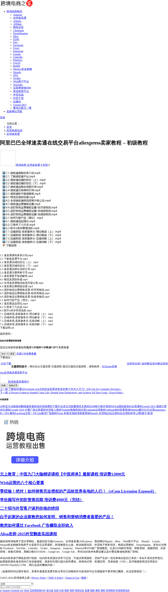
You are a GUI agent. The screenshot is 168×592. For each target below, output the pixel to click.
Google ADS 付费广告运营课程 (28, 409)
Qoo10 (16, 63)
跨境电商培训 (14, 130)
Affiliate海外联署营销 (118, 409)
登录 (2, 117)
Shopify (17, 72)
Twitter (17, 78)
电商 (72, 590)
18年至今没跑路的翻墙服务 (16, 406)
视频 (92, 590)
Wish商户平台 (21, 81)
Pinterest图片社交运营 (142, 409)
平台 (25, 372)
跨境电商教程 (14, 11)
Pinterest (17, 60)
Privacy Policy (39, 577)
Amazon (17, 14)
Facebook (18, 45)
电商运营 (79, 590)
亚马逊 (49, 590)
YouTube (18, 84)
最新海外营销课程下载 (45, 406)
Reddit (16, 66)
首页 (9, 127)
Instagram (18, 51)
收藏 (3, 385)
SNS (15, 75)
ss (3, 372)
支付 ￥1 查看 (7, 354)
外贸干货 (18, 98)
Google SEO (20, 104)
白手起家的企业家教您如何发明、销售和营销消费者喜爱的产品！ (57, 517)
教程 (66, 590)
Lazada (17, 54)
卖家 (19, 372)
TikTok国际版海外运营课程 (126, 406)
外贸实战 (18, 94)
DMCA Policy (55, 577)
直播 (87, 590)
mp (21, 590)
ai (1, 590)
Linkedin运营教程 (96, 409)
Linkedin (17, 57)
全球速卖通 (19, 17)
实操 (56, 590)
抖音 (61, 590)
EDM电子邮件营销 (100, 406)
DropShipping (20, 33)
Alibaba (17, 21)
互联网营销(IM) (22, 87)
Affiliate (17, 24)
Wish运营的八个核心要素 (22, 482)
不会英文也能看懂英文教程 (73, 406)
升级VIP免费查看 (26, 353)
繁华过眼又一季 (22, 108)
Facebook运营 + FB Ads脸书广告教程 (36, 413)
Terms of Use (72, 577)
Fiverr (16, 48)
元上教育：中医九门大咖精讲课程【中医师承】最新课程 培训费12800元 (62, 474)
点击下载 (6, 363)
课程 (97, 590)
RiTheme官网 (109, 366)
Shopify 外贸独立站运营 (103, 413)
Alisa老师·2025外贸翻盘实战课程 (28, 534)
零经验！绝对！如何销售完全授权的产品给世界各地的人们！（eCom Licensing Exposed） (78, 491)
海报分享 (13, 385)
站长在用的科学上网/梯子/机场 (135, 413)
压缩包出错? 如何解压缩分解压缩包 (147, 363)
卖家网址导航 (14, 111)
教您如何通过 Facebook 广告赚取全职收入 (36, 525)
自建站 (17, 101)
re (1, 372)
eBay (16, 36)
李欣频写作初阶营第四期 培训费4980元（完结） (42, 500)
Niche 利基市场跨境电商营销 (73, 413)
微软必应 (18, 27)
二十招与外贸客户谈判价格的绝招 (29, 508)
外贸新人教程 (54, 409)
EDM (16, 39)
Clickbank (18, 30)
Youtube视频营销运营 (74, 409)
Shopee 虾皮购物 (22, 69)
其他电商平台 (21, 91)
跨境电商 (21, 165)
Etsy (15, 42)
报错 (83, 577)
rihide (26, 590)
